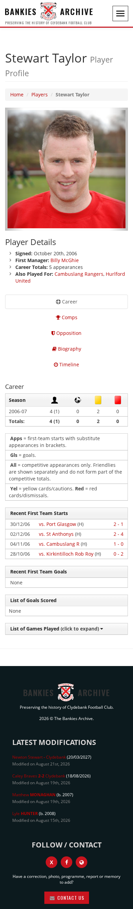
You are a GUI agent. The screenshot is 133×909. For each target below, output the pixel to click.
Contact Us (70, 897)
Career (69, 301)
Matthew (34, 795)
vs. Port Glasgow (57, 524)
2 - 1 (118, 524)
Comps (68, 317)
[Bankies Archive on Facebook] (66, 862)
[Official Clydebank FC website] (81, 862)
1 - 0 (118, 544)
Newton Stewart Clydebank (39, 757)
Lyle (25, 813)
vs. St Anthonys (56, 534)
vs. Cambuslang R (59, 544)
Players (39, 94)
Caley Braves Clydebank (38, 776)
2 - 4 (118, 534)
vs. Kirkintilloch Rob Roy (66, 554)
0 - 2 (118, 554)
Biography (69, 348)
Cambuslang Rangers (79, 274)
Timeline (68, 364)
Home (17, 94)
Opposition (68, 333)
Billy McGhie (64, 260)
